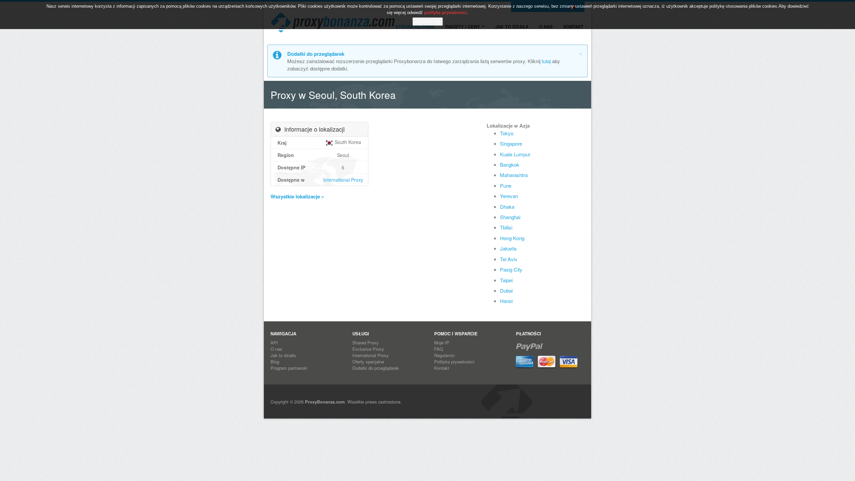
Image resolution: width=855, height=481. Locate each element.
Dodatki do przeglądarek (375, 368)
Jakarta (508, 248)
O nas (276, 349)
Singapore (511, 143)
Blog (275, 361)
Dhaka (507, 206)
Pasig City (511, 269)
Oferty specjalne (368, 361)
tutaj (546, 60)
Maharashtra (514, 174)
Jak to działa (283, 355)
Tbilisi (506, 227)
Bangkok (509, 164)
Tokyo (506, 133)
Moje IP (441, 342)
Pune (505, 185)
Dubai (506, 290)
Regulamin (444, 355)
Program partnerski (289, 368)
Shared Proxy (365, 342)
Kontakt (441, 368)
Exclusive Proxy (368, 349)
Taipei (506, 280)
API (274, 342)
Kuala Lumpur (515, 154)
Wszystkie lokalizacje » (297, 196)
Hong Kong (512, 238)
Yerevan (509, 195)
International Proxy (343, 179)
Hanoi (506, 300)
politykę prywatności (445, 12)
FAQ (438, 349)
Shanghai (510, 216)
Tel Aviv (508, 259)
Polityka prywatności (454, 361)
